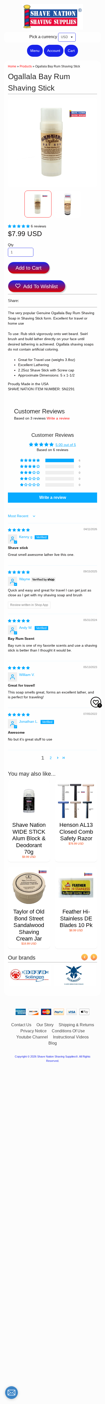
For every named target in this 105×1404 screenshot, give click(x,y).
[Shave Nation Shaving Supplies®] (52, 26)
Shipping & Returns (76, 1025)
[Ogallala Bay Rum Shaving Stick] (37, 204)
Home (12, 66)
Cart (71, 51)
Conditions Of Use (68, 1031)
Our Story (45, 1025)
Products (26, 66)
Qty (11, 245)
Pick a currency (43, 37)
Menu (35, 51)
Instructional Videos (71, 1037)
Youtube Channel (32, 1037)
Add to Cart (29, 268)
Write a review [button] (52, 497)
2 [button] (51, 758)
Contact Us (21, 1025)
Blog (52, 1043)
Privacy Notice (33, 1031)
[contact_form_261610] (11, 1392)
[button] (19, 226)
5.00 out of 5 (66, 445)
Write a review (58, 418)
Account (53, 51)
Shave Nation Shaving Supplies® (57, 1056)
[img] (19, 530)
